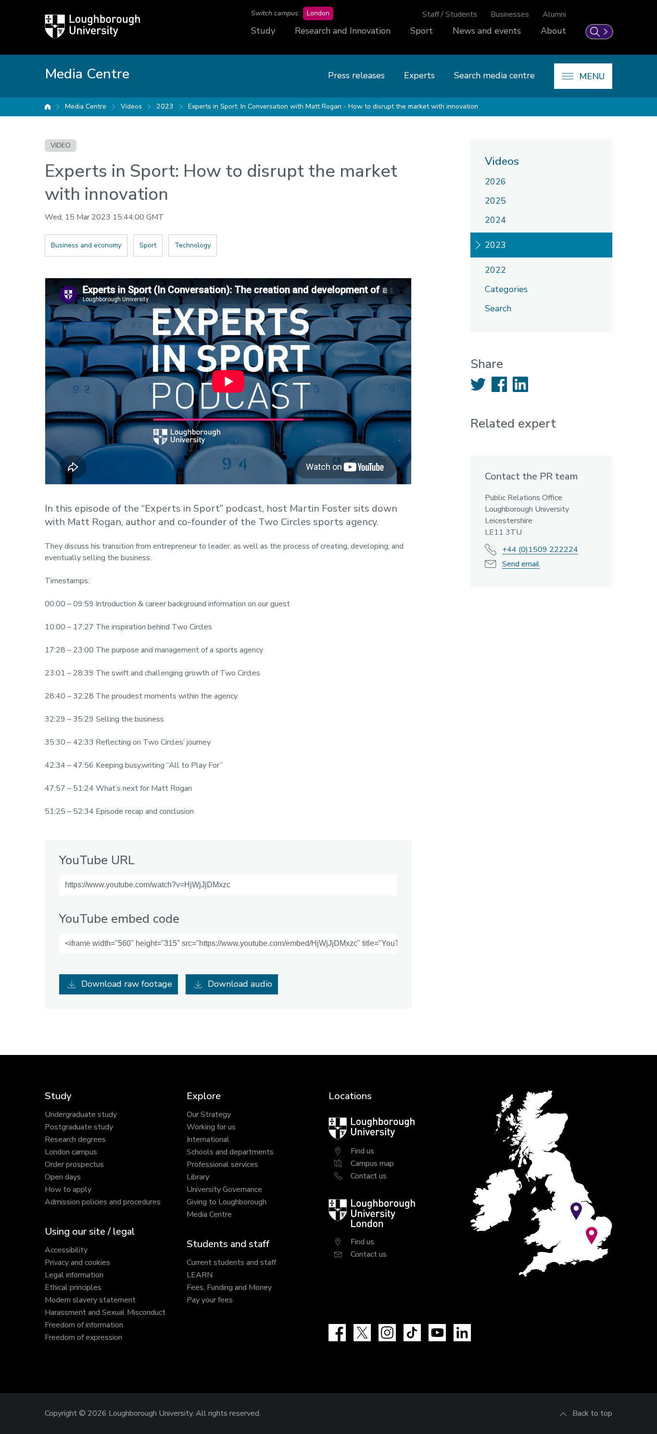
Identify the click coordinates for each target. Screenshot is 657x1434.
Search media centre (494, 75)
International (208, 1139)
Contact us (369, 1176)
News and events (487, 31)
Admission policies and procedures (103, 1202)
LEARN (200, 1275)
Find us (362, 1151)
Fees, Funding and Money (229, 1287)
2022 (495, 270)
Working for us (211, 1127)
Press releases (356, 75)
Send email (521, 564)
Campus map (372, 1163)
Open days (63, 1177)
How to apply (68, 1189)
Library (198, 1177)
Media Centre (85, 106)
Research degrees (75, 1139)
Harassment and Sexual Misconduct (105, 1312)
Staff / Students (449, 14)
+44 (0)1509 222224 (540, 549)
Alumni (554, 14)
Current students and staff (231, 1262)
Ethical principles (73, 1287)
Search (498, 308)
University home (48, 107)
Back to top (592, 1413)
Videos (131, 106)
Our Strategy (209, 1114)
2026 (495, 181)
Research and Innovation (343, 31)
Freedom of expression (83, 1337)
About (553, 31)
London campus (71, 1152)
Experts (419, 75)
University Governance (224, 1189)
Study (263, 31)
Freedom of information (84, 1325)
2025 (495, 201)
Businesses (510, 14)
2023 (165, 106)
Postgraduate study (79, 1127)
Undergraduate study (81, 1114)
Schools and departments (230, 1152)
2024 (495, 220)
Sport (421, 31)
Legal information (74, 1275)
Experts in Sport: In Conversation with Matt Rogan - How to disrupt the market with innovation (333, 106)
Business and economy (86, 245)
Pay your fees (210, 1300)
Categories (506, 289)
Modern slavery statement (90, 1300)
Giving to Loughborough (226, 1202)
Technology (193, 245)
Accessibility (66, 1250)
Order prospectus (74, 1164)
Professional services (222, 1164)
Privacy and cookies (77, 1262)
